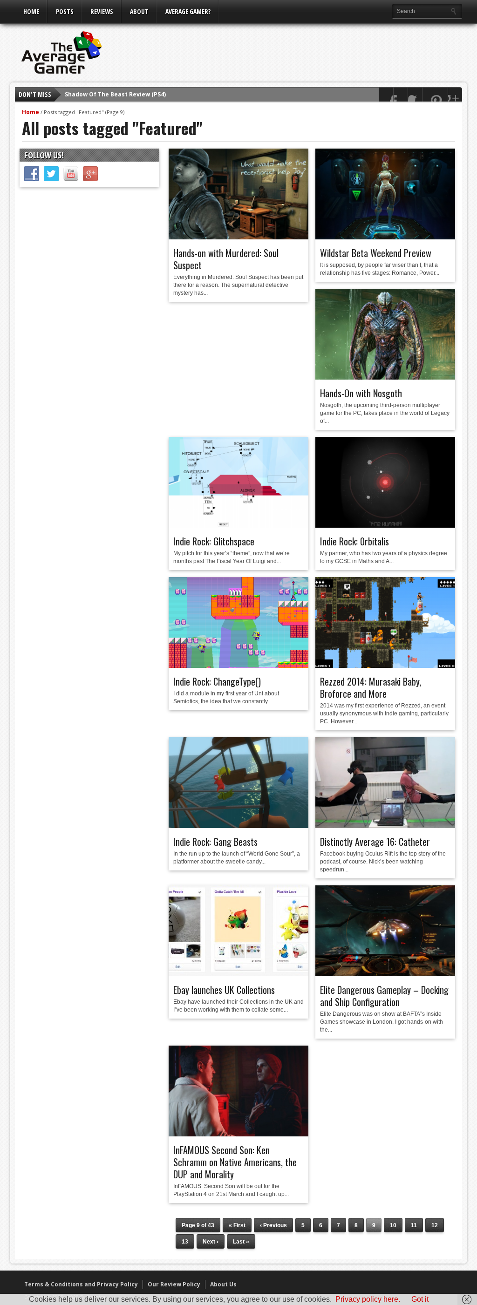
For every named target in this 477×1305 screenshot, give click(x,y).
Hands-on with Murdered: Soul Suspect (226, 259)
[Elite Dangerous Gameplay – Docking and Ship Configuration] (385, 974)
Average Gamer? (188, 11)
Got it (420, 1299)
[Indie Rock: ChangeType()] (238, 665)
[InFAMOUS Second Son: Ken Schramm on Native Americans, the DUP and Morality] (238, 1134)
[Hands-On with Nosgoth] (385, 377)
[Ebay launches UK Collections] (238, 974)
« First (237, 1225)
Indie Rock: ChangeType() (217, 681)
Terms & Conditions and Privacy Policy (81, 1284)
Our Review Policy (174, 1284)
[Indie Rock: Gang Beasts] (238, 825)
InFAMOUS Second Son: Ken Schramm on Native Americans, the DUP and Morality (235, 1162)
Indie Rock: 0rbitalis (354, 541)
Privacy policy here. (367, 1299)
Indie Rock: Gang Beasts (215, 842)
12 (434, 1225)
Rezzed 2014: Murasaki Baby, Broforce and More (370, 687)
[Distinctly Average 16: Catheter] (385, 825)
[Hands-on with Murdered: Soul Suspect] (238, 237)
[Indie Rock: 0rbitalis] (385, 525)
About (139, 11)
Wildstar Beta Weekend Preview (375, 253)
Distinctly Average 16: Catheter (375, 842)
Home (31, 11)
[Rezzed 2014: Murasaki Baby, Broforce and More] (385, 665)
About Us (223, 1284)
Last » (241, 1241)
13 (185, 1241)
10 (393, 1225)
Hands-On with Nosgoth (361, 393)
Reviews (101, 11)
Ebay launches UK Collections (224, 990)
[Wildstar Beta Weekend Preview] (385, 237)
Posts (65, 11)
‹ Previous (273, 1225)
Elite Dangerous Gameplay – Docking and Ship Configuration (384, 996)
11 (414, 1225)
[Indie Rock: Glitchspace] (238, 525)
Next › (210, 1241)
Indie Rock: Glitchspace (213, 541)
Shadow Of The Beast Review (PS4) (115, 94)
